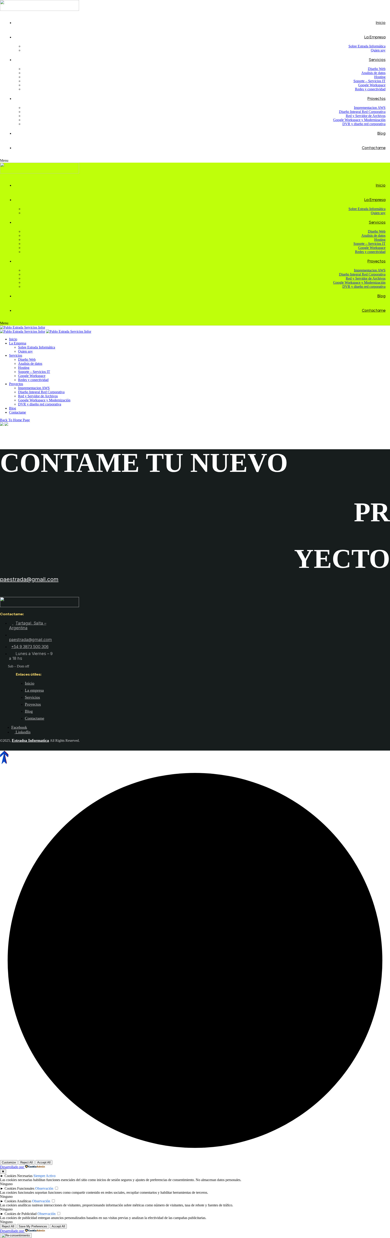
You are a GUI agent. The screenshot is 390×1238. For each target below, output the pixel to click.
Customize (9, 1162)
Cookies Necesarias (18, 1176)
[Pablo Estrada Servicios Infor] (22, 327)
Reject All (26, 1162)
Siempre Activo (44, 1176)
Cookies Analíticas (18, 1201)
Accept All (44, 1162)
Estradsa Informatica (30, 740)
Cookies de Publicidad (21, 1214)
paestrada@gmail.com (29, 579)
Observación (44, 1188)
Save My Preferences (33, 1226)
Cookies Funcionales (19, 1188)
